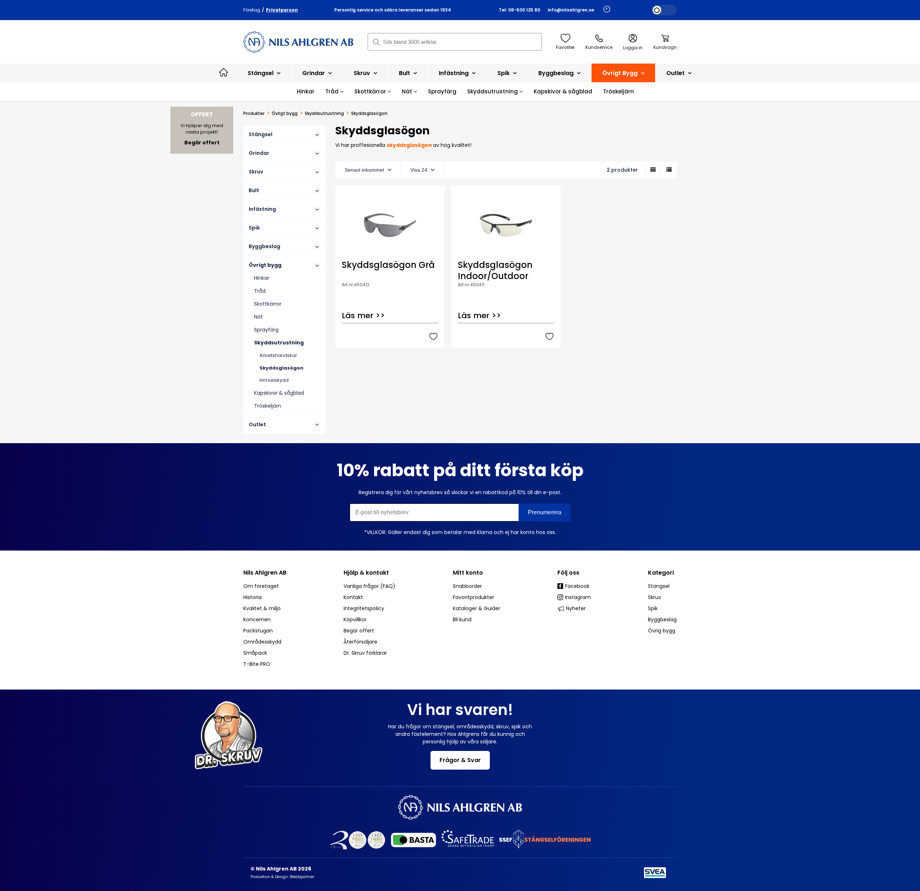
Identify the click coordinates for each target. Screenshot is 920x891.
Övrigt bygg (620, 73)
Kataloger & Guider (476, 608)
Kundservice (598, 47)
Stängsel (261, 73)
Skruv (363, 73)
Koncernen (257, 619)
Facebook (577, 586)
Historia (252, 597)
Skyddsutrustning (493, 91)
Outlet (676, 73)
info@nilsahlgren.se (571, 10)
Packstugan (258, 630)
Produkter (253, 113)
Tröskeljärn (618, 91)
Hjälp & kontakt (366, 573)
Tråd (332, 91)
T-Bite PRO (256, 664)
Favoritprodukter (473, 597)
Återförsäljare (360, 641)
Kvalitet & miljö (262, 608)
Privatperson (282, 10)
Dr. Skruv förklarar (365, 652)
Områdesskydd (262, 641)
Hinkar (305, 91)
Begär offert (359, 630)
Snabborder (467, 586)
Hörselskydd (274, 380)
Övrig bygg (661, 630)
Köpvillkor (355, 619)
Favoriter (565, 47)
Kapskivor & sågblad (563, 91)
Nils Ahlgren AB (264, 573)
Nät (408, 91)
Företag (251, 10)
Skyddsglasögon (281, 368)
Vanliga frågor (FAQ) (369, 586)
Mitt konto (468, 573)
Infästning (454, 73)
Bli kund (462, 619)
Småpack (255, 652)
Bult (405, 73)
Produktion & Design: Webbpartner (282, 877)
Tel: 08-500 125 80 (519, 10)
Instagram (578, 597)
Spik (504, 73)
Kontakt (353, 597)
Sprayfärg (442, 91)
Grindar (314, 73)
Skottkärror (370, 91)
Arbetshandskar (278, 355)
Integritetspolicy (364, 608)
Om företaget (261, 586)
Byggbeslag (556, 73)
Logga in (633, 48)
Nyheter (576, 608)
